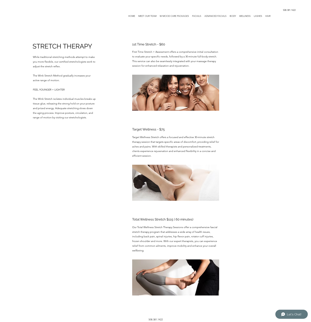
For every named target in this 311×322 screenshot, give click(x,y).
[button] (196, 16)
